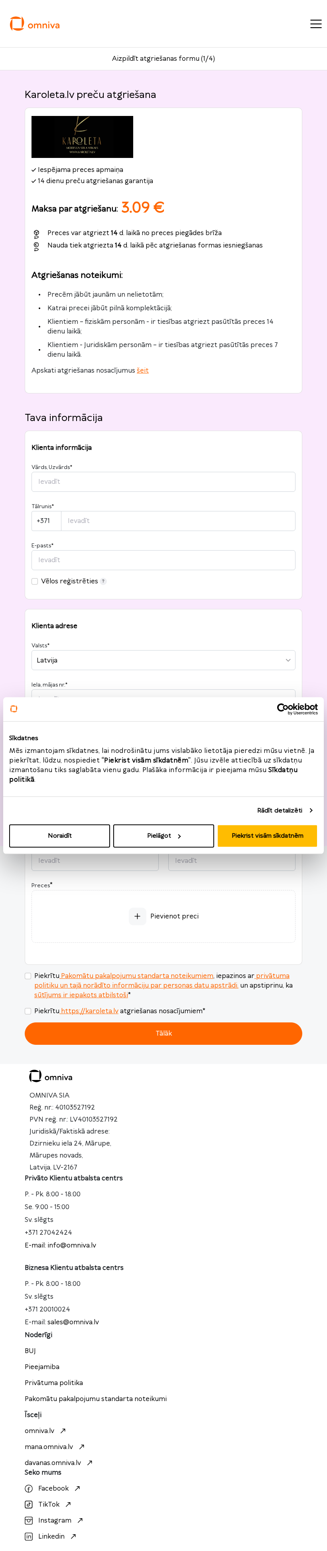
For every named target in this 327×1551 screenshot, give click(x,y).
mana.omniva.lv (49, 1447)
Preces (41, 885)
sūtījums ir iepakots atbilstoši (81, 995)
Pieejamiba (42, 1367)
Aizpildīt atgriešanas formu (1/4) (163, 58)
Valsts (40, 645)
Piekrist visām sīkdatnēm (267, 836)
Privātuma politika (54, 1383)
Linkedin (51, 1536)
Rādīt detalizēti (280, 810)
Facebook (53, 1488)
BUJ (30, 1351)
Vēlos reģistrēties (69, 581)
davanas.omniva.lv (53, 1463)
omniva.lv (39, 1431)
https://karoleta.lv (89, 1011)
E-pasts (42, 545)
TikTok (48, 1504)
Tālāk (164, 1033)
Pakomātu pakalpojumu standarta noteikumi (96, 1399)
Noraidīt (60, 836)
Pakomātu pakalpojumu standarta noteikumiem (137, 976)
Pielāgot (159, 836)
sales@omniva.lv (73, 1322)
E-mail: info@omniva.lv (60, 1245)
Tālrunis (43, 506)
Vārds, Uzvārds (52, 467)
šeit (143, 370)
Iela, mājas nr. (49, 685)
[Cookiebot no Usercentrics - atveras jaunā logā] (283, 709)
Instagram (54, 1520)
